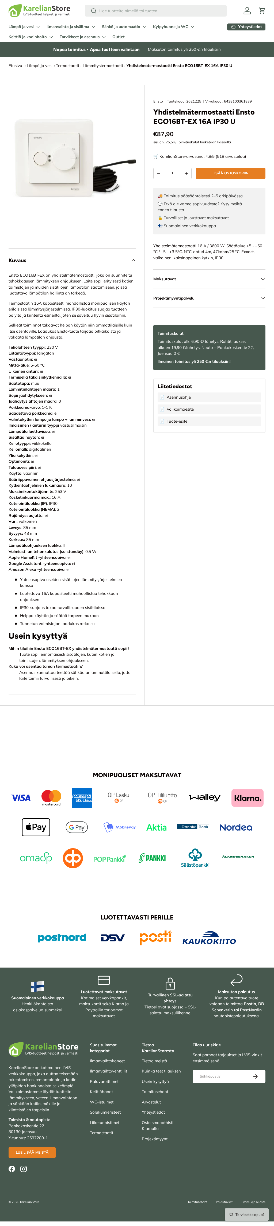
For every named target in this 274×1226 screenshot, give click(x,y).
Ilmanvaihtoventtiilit (108, 1071)
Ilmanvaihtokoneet (107, 1060)
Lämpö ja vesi (21, 26)
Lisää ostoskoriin (230, 173)
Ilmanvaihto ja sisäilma (68, 26)
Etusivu (15, 65)
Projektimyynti (155, 1138)
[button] (262, 11)
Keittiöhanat (101, 1091)
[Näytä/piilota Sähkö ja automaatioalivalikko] (144, 26)
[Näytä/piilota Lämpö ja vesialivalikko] (38, 26)
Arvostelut (151, 1102)
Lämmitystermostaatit (103, 65)
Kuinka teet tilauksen (161, 1071)
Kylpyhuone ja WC (170, 26)
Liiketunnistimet (104, 1122)
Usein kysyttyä (155, 1081)
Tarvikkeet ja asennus (80, 37)
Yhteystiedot (153, 1112)
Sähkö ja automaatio (121, 26)
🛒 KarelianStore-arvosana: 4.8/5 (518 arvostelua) (199, 156)
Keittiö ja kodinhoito (28, 37)
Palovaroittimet (104, 1081)
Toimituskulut (188, 142)
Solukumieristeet (105, 1112)
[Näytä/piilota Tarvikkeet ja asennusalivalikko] (104, 37)
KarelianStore (29, 1202)
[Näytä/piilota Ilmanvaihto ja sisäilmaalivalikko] (93, 26)
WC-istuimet (101, 1102)
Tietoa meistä (154, 1060)
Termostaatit (67, 65)
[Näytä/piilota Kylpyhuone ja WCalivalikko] (192, 26)
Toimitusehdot (155, 1091)
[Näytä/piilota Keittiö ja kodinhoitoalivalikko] (51, 37)
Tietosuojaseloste (253, 1202)
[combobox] (156, 11)
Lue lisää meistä (32, 1152)
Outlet (118, 37)
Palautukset (224, 1202)
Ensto (158, 101)
